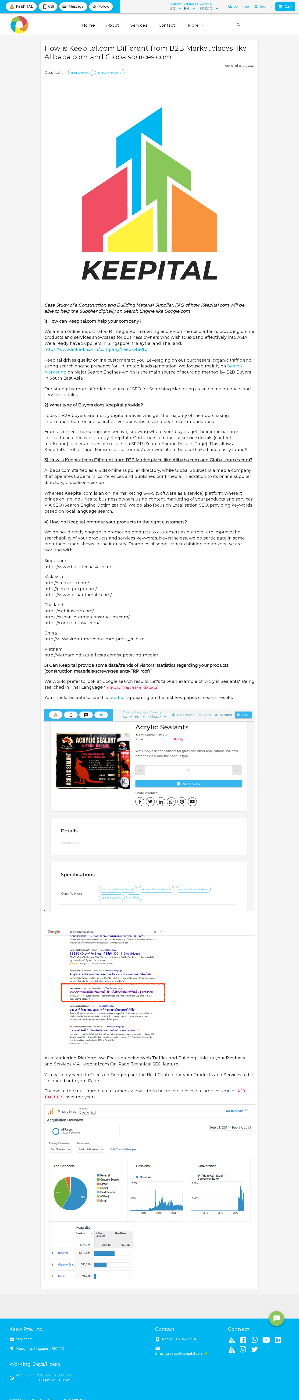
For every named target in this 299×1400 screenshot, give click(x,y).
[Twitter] (254, 1350)
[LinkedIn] (278, 1340)
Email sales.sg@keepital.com (179, 1353)
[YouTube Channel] (266, 1340)
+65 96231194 (185, 1339)
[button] (80, 72)
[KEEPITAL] (231, 1349)
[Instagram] (242, 1350)
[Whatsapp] (254, 1340)
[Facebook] (242, 1340)
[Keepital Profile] (231, 1340)
